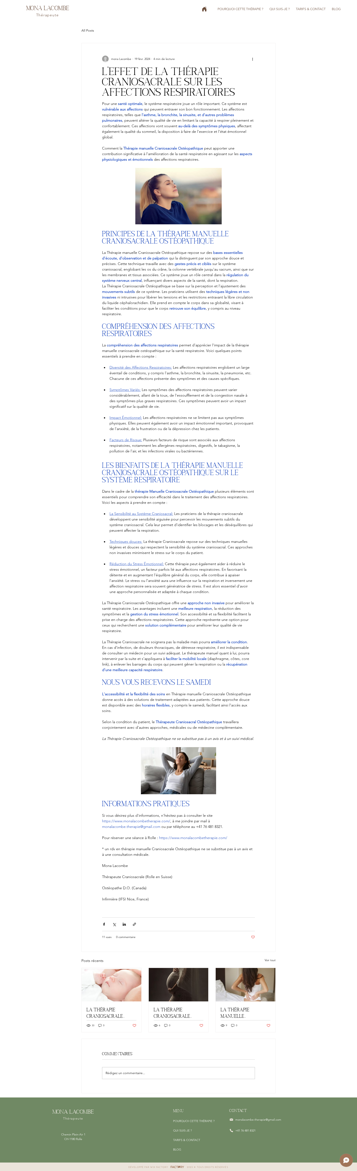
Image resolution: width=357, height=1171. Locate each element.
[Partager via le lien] (134, 924)
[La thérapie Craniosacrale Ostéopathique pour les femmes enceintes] (178, 984)
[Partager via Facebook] (104, 924)
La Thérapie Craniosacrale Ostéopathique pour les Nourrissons (111, 1013)
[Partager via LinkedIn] (124, 924)
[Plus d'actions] (252, 58)
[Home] (204, 9)
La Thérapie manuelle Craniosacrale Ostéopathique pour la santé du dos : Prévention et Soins (245, 1013)
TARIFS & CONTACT (186, 1140)
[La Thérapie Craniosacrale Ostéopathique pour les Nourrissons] (111, 984)
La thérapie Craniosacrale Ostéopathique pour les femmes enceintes (178, 1013)
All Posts (87, 30)
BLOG (177, 1149)
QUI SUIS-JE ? (182, 1130)
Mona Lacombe (47, 8)
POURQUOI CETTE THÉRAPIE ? (193, 1121)
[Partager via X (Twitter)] (114, 924)
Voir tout (270, 960)
